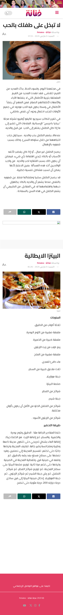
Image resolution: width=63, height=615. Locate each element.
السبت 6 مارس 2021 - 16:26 (41, 267)
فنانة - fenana (44, 32)
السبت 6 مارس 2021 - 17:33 (41, 36)
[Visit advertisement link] (31, 4)
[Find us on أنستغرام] (35, 606)
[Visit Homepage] (34, 12)
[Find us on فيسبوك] (39, 606)
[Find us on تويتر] (30, 606)
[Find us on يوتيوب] (24, 606)
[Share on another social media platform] (10, 212)
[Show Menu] (57, 13)
